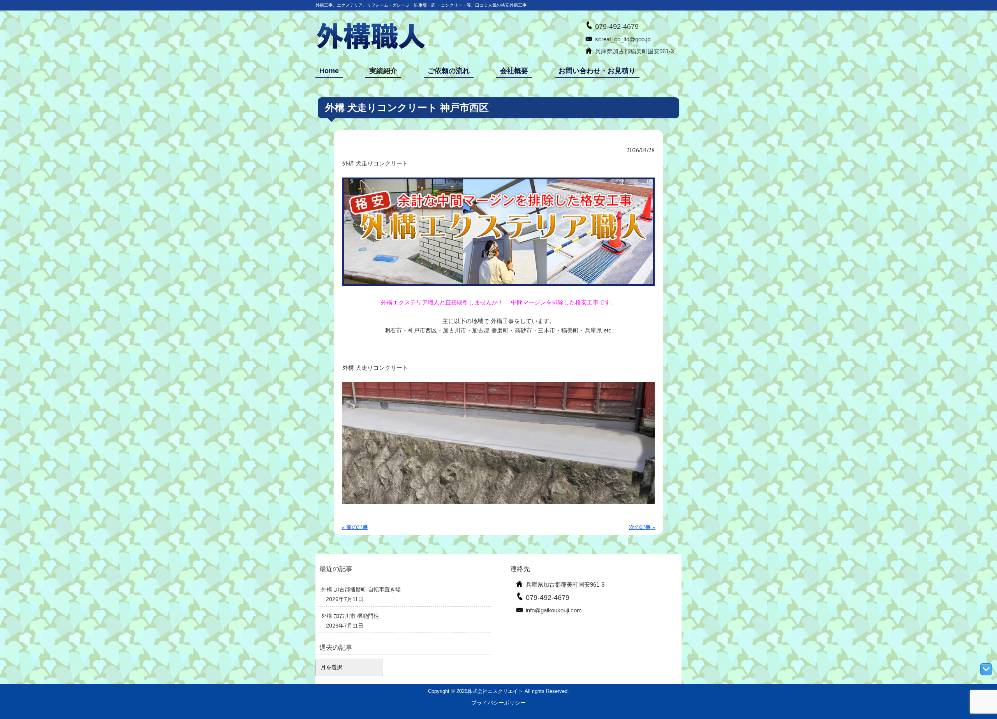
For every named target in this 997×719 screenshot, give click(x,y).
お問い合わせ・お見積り (597, 71)
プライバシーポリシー (498, 703)
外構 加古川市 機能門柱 (350, 616)
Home (329, 71)
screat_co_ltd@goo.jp (622, 39)
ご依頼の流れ (449, 71)
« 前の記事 (355, 527)
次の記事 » (642, 527)
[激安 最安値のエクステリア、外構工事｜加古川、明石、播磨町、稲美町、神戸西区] (370, 48)
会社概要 (514, 71)
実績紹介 (383, 71)
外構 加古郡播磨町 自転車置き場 (361, 589)
